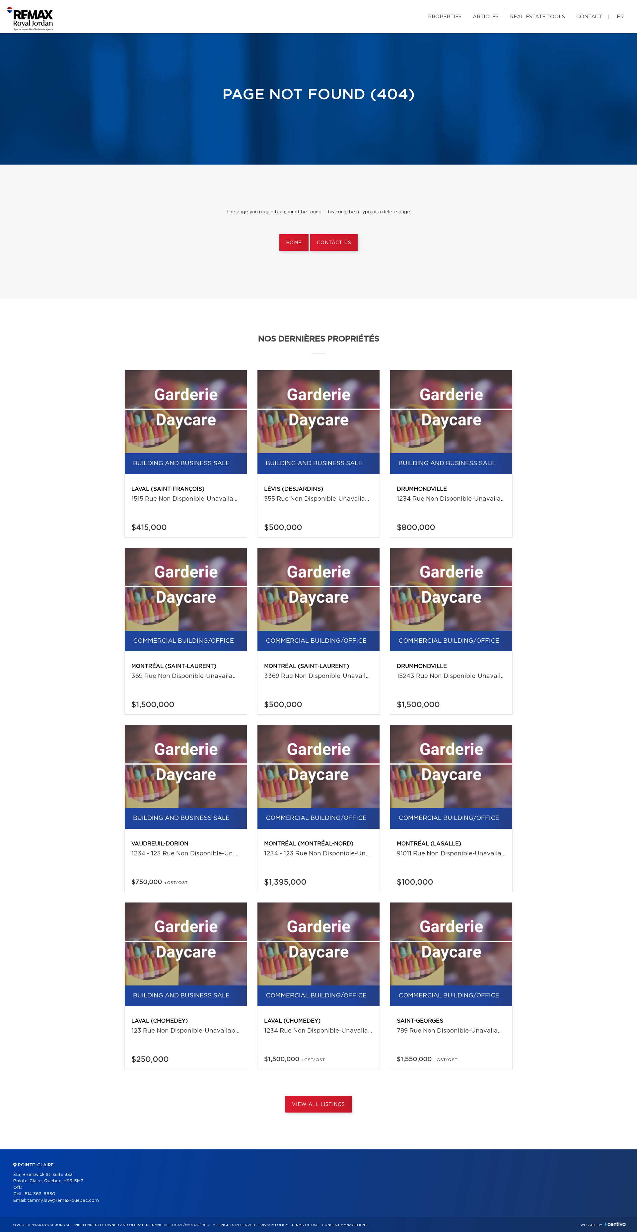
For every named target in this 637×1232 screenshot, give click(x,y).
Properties (444, 16)
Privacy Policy (273, 1225)
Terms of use (304, 1225)
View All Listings (318, 1104)
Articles (486, 16)
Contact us (334, 243)
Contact (589, 16)
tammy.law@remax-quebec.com (63, 1200)
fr (620, 16)
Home (294, 243)
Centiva (615, 1224)
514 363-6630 (40, 1194)
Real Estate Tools (537, 16)
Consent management (344, 1225)
